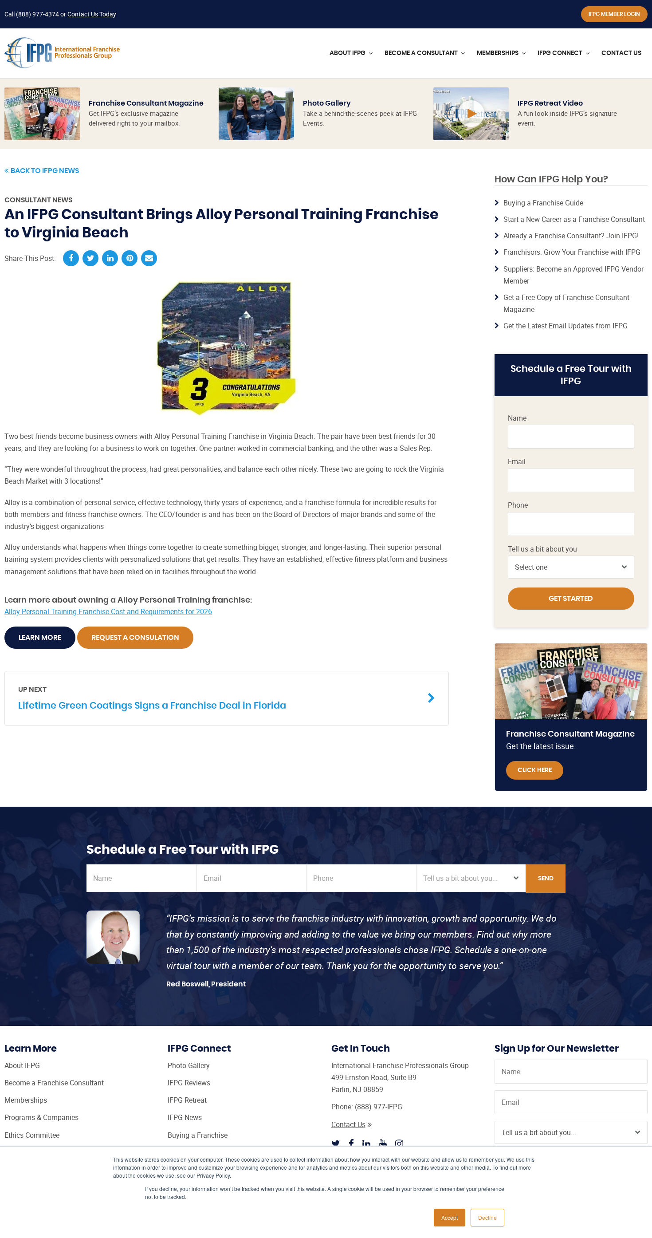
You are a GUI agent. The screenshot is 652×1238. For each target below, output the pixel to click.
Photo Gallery (327, 103)
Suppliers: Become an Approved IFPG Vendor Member (573, 275)
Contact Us (348, 1124)
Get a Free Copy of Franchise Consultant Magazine (566, 303)
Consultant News (38, 200)
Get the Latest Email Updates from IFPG (565, 326)
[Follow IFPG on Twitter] (335, 1143)
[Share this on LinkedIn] (110, 258)
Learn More (40, 637)
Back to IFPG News (45, 170)
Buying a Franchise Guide (543, 203)
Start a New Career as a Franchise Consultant (574, 219)
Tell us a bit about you (542, 549)
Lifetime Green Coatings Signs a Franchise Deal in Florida (152, 698)
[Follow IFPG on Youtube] (383, 1143)
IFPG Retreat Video (550, 103)
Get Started (571, 598)
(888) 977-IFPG (378, 1107)
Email (517, 461)
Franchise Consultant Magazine (146, 103)
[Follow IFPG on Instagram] (399, 1143)
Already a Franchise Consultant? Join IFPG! (571, 236)
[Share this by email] (149, 258)
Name (517, 418)
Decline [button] (487, 1217)
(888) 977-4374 (37, 14)
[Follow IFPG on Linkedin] (366, 1143)
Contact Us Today (91, 14)
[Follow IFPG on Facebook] (351, 1143)
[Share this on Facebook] (71, 258)
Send (546, 878)
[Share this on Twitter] (90, 258)
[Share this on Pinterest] (129, 258)
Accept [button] (449, 1217)
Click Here (535, 770)
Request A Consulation (135, 637)
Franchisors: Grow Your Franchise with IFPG (571, 252)
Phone (518, 505)
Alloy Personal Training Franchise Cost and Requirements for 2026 (108, 611)
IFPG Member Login (614, 14)
